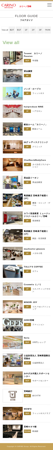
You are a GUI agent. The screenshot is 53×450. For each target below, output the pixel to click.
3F (40, 30)
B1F (19, 30)
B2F (12, 30)
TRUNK (47, 30)
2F (33, 30)
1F (26, 30)
